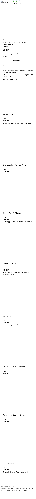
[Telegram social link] (12, 68)
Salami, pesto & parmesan (14, 367)
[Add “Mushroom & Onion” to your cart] (5, 278)
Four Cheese (8, 463)
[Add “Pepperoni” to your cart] (5, 328)
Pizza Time (11, 42)
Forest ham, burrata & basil (14, 415)
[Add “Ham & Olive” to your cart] (5, 126)
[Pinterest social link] (8, 68)
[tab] (10, 70)
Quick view (5, 131)
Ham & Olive (8, 114)
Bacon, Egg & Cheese (12, 213)
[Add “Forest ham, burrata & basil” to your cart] (5, 425)
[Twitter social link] (6, 68)
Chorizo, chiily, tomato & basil (15, 165)
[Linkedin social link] (10, 68)
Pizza (18, 42)
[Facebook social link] (4, 68)
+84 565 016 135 (18, 3)
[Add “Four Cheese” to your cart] (5, 475)
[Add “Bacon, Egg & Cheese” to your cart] (5, 225)
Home (5, 42)
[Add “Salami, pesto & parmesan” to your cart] (5, 376)
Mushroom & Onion (11, 264)
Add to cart (16, 60)
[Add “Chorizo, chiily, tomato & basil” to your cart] (5, 174)
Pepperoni (7, 316)
